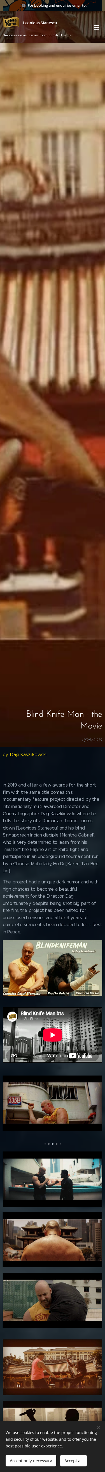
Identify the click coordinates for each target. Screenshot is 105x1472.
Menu (96, 27)
